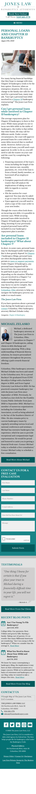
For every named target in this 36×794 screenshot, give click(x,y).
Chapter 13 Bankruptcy (17, 315)
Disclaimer (28, 756)
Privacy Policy (9, 756)
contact (4, 309)
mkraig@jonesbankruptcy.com (16, 714)
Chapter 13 (17, 99)
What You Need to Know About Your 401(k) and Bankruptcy (18, 654)
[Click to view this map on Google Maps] (18, 699)
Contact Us (19, 756)
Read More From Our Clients (18, 609)
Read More (14, 646)
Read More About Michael (18, 460)
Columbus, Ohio (8, 290)
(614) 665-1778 (23, 17)
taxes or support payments (22, 261)
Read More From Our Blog (18, 684)
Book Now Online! (18, 14)
